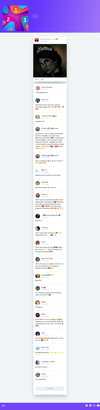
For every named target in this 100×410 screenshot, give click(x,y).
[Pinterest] (86, 405)
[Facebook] (90, 405)
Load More (50, 388)
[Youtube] (98, 405)
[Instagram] (94, 405)
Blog (35, 16)
